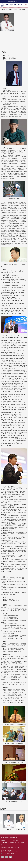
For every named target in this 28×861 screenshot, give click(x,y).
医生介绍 (15, 9)
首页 (7, 9)
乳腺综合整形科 (21, 9)
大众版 (13, 1)
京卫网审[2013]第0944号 (15, 851)
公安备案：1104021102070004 (8, 853)
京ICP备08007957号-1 (8, 850)
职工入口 (17, 1)
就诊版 (9, 1)
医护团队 (11, 9)
